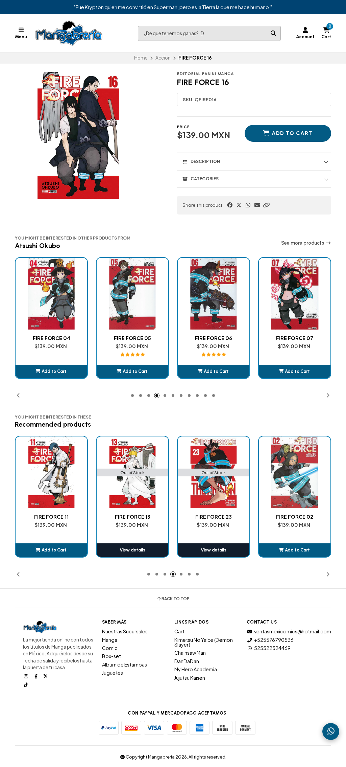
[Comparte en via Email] (257, 205)
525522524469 (272, 648)
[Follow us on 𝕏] (46, 676)
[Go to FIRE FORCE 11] (51, 472)
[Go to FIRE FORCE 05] (132, 294)
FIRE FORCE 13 (132, 517)
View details (132, 549)
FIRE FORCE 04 (51, 338)
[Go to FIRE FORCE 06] (213, 294)
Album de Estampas (124, 664)
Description (205, 161)
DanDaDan (186, 661)
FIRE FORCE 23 (213, 517)
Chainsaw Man (190, 652)
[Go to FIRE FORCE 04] (51, 294)
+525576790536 (274, 639)
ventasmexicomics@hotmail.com (292, 631)
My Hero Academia (195, 669)
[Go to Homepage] (69, 33)
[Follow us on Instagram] (26, 676)
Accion (163, 58)
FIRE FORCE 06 (213, 338)
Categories (205, 178)
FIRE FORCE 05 (132, 338)
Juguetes (112, 672)
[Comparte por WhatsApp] (248, 205)
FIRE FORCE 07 (294, 338)
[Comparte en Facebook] (229, 205)
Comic (110, 648)
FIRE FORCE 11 (51, 517)
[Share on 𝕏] (239, 205)
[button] (266, 205)
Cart (179, 631)
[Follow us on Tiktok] (26, 684)
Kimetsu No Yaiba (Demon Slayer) (203, 642)
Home (141, 58)
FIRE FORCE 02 (294, 517)
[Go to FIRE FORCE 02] (294, 472)
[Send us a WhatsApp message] (330, 731)
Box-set (111, 656)
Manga (109, 639)
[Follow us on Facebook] (36, 676)
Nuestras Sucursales (125, 631)
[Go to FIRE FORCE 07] (294, 294)
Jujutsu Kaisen (189, 677)
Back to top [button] (176, 599)
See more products (303, 243)
